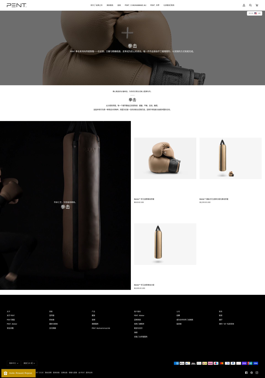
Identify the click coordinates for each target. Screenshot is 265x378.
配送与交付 (138, 328)
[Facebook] (246, 372)
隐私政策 (48, 373)
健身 (93, 315)
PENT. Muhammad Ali (101, 328)
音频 (93, 320)
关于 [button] (8, 311)
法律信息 (64, 373)
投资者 (179, 324)
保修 (135, 332)
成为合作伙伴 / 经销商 (185, 320)
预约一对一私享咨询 (226, 324)
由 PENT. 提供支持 (85, 373)
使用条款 (56, 373)
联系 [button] (220, 311)
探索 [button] (51, 311)
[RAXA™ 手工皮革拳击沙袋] (165, 244)
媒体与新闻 (53, 324)
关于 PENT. (11, 315)
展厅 (220, 320)
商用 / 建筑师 (139, 324)
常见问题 (10, 328)
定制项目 (137, 320)
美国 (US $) (28, 363)
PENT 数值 (11, 320)
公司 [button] (178, 311)
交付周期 (52, 328)
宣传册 (51, 315)
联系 (220, 315)
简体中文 (12, 363)
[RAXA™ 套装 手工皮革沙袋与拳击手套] (231, 158)
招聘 (178, 315)
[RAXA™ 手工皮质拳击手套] (165, 158)
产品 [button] (93, 311)
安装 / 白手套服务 (140, 337)
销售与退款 (73, 373)
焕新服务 (95, 324)
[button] (96, 5)
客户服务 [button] (137, 311)
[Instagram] (257, 372)
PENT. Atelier (12, 324)
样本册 (51, 320)
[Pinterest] (251, 372)
